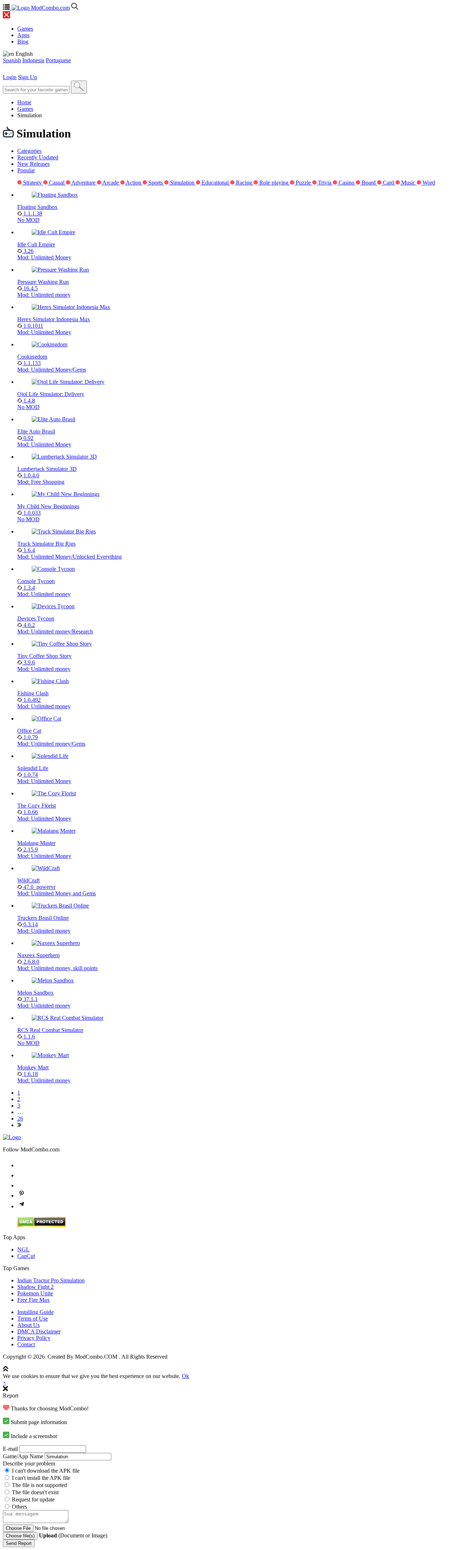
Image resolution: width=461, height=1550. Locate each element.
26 (20, 1118)
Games (25, 109)
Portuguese (58, 60)
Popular (26, 170)
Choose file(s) (20, 1535)
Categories (29, 151)
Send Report (19, 1543)
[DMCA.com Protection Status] (41, 1225)
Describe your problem (29, 1463)
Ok (185, 1376)
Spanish (12, 60)
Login (10, 77)
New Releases (33, 164)
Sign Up (27, 77)
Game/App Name (23, 1456)
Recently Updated (37, 157)
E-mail (10, 1449)
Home (24, 102)
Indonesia (33, 60)
